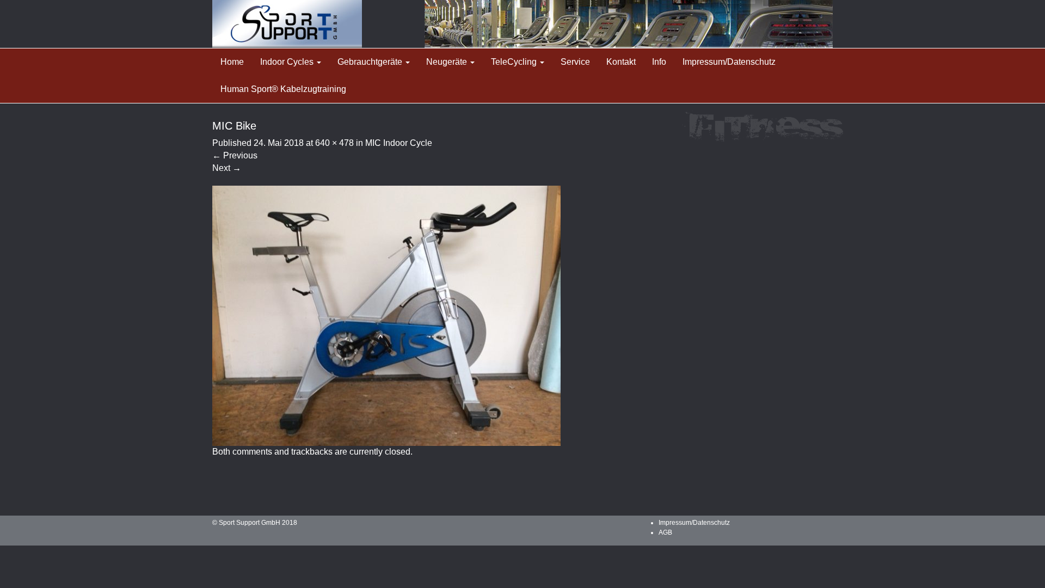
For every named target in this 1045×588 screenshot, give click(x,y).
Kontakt (621, 61)
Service (575, 61)
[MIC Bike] (386, 315)
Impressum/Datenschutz (729, 61)
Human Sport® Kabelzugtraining (283, 89)
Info (659, 61)
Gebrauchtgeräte (370, 61)
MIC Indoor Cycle (398, 143)
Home (232, 61)
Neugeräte (447, 61)
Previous (234, 155)
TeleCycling (515, 61)
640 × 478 (334, 143)
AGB (665, 532)
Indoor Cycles (288, 61)
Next (226, 168)
